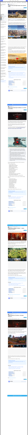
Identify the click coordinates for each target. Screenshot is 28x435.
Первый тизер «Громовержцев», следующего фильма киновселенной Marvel (17, 74)
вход (26, 0)
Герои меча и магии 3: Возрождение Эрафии (14, 294)
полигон (17, 0)
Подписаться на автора (23, 90)
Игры (15, 207)
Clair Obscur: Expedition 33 (19, 2)
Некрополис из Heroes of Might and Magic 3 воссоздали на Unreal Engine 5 (17, 285)
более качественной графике (14, 19)
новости (10, 0)
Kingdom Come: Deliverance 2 (24, 2)
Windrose (15, 2)
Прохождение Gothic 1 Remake (3, 2)
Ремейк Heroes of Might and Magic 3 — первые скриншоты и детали (16, 196)
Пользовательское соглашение (3, 80)
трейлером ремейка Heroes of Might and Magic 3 (15, 241)
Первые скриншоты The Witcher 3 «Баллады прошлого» (15, 197)
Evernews (11, 90)
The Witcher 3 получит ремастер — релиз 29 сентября (14, 368)
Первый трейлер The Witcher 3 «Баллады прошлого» (14, 198)
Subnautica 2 (12, 2)
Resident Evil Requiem (9, 2)
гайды (15, 0)
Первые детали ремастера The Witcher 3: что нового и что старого (16, 366)
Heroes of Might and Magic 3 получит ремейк (13, 284)
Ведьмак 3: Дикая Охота (11, 106)
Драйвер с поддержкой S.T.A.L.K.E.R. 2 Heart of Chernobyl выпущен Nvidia (16, 72)
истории (13, 0)
